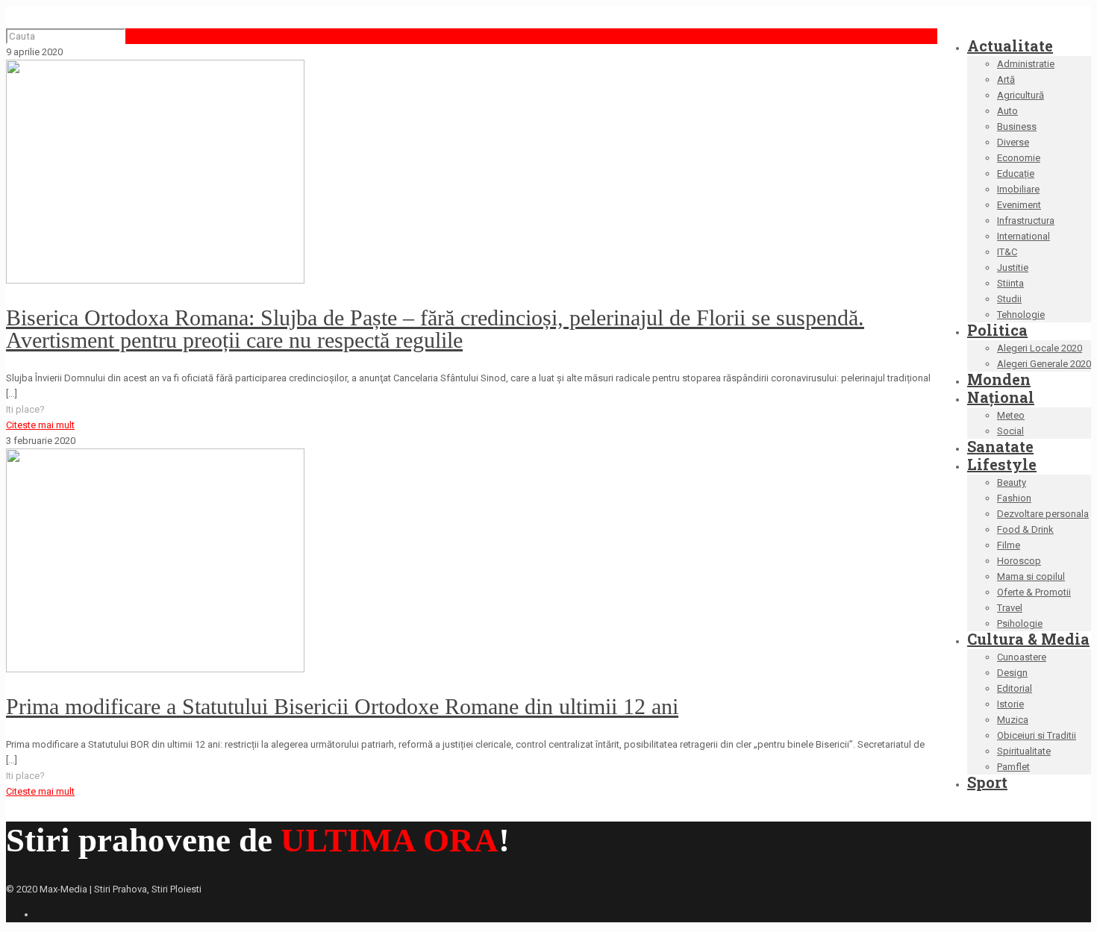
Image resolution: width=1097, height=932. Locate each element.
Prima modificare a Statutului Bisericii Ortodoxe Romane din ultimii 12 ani (342, 706)
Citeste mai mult (40, 425)
